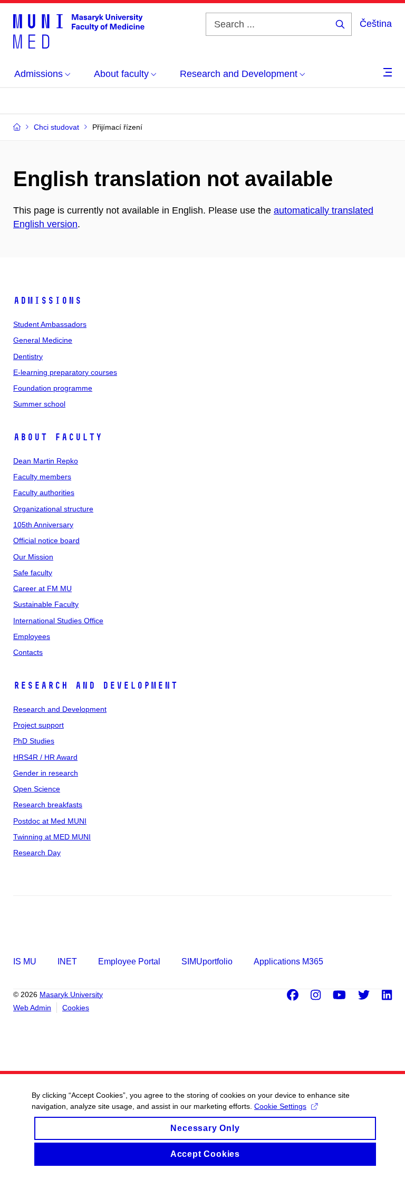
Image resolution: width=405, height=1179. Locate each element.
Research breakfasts (47, 804)
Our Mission (33, 557)
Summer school (39, 404)
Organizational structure (53, 509)
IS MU (24, 961)
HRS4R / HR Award (45, 757)
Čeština (376, 23)
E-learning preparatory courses (65, 372)
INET (67, 961)
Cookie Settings (280, 1106)
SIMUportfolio (207, 961)
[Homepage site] (78, 31)
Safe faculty (32, 572)
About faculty (57, 437)
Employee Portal (129, 961)
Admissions (47, 300)
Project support (38, 725)
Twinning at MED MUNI (52, 837)
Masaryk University (71, 994)
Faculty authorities (43, 492)
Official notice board (46, 540)
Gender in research (45, 773)
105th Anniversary (43, 524)
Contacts (28, 652)
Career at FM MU (42, 588)
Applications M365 (288, 961)
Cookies (75, 1007)
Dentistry (28, 356)
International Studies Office (58, 620)
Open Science (36, 789)
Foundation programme (52, 388)
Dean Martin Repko (45, 461)
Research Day (37, 852)
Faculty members (42, 476)
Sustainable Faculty (46, 604)
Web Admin (32, 1007)
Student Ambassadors (49, 324)
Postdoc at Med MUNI (49, 821)
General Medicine (42, 340)
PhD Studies (33, 741)
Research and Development (95, 685)
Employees (31, 636)
